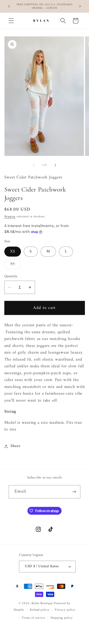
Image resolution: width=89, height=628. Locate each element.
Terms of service (33, 618)
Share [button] (15, 446)
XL (15, 264)
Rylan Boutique (42, 603)
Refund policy (39, 610)
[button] (11, 21)
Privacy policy (65, 610)
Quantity (11, 276)
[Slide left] (33, 165)
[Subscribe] (74, 491)
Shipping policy (62, 618)
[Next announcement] (80, 6)
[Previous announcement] (9, 6)
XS (12, 251)
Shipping (9, 216)
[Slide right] (55, 165)
